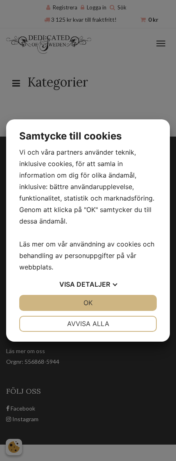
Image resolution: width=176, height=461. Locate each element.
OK (88, 303)
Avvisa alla (88, 324)
